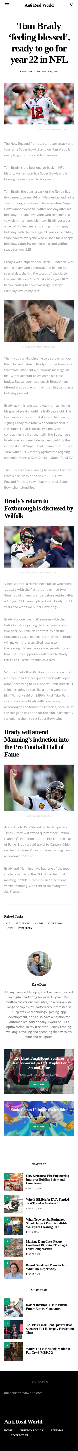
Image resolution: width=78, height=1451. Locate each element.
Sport (39, 923)
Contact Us (19, 1435)
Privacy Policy (31, 1430)
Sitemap (57, 1430)
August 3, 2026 (34, 1188)
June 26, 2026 (33, 1254)
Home (8, 1430)
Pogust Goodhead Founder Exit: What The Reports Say (47, 1267)
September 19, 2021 (47, 71)
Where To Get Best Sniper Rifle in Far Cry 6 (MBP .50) (48, 1350)
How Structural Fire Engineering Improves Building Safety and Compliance (47, 1179)
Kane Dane (26, 71)
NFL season (23, 923)
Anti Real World (39, 5)
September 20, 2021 (47, 1117)
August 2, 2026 (34, 1208)
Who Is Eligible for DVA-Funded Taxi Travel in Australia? (47, 1201)
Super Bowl (56, 923)
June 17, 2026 (33, 1274)
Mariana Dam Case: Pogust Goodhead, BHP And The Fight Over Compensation (46, 1245)
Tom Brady (25, 928)
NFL (9, 923)
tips (11, 928)
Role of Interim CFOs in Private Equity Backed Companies (46, 1306)
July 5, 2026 (32, 1232)
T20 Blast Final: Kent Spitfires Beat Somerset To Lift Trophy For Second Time (50, 1328)
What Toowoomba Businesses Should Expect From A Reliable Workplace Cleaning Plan (46, 1223)
